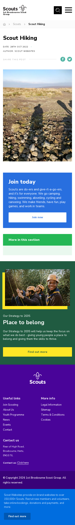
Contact (7, 430)
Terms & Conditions (53, 415)
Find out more (37, 352)
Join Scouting (10, 405)
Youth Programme (13, 415)
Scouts (17, 24)
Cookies (46, 420)
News (6, 420)
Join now (37, 217)
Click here (23, 463)
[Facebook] (62, 59)
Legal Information (51, 405)
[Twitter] (69, 59)
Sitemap (46, 410)
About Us (8, 410)
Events (7, 425)
